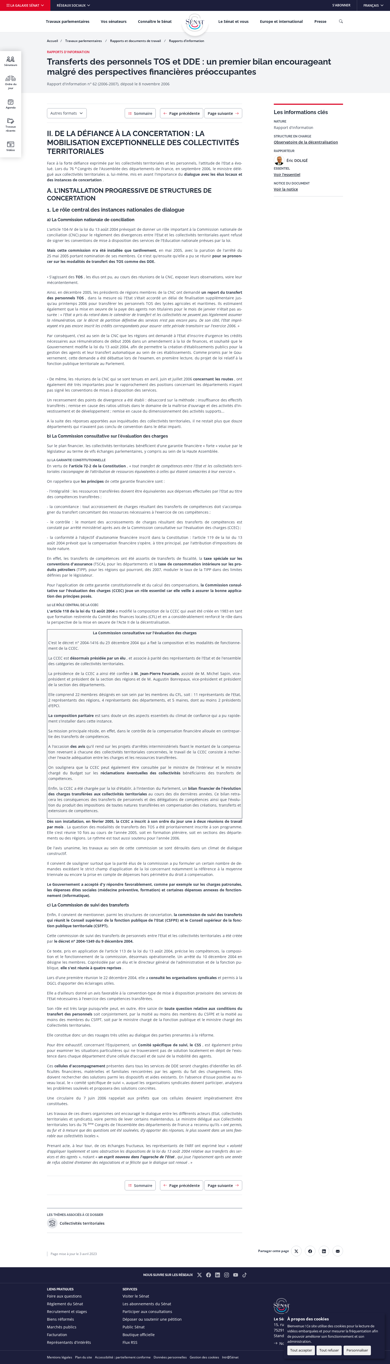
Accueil (52, 41)
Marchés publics (61, 1326)
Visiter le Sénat (136, 1296)
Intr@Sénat (230, 1357)
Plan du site (83, 1357)
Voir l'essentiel (287, 174)
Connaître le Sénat (155, 21)
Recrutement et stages (67, 1311)
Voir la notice (286, 189)
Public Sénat (134, 1326)
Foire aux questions (64, 1296)
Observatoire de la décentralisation (306, 142)
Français (376, 5)
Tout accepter (301, 1350)
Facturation (57, 1334)
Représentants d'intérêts (69, 1342)
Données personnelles (170, 1357)
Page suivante (220, 113)
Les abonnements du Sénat (147, 1303)
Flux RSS (130, 1342)
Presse (320, 21)
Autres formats (63, 113)
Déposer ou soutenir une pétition (152, 1319)
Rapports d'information (186, 41)
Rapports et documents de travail (136, 41)
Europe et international (281, 21)
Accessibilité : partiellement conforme (123, 1357)
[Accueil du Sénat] (195, 23)
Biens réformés (60, 1319)
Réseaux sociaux (71, 5)
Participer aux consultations (147, 1311)
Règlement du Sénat (65, 1303)
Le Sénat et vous (233, 21)
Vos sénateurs (114, 21)
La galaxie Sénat (25, 5)
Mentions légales (59, 1357)
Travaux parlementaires (67, 21)
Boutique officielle (139, 1334)
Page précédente (184, 113)
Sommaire (143, 113)
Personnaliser (357, 1350)
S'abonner (341, 5)
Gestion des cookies (204, 1357)
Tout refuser (329, 1350)
